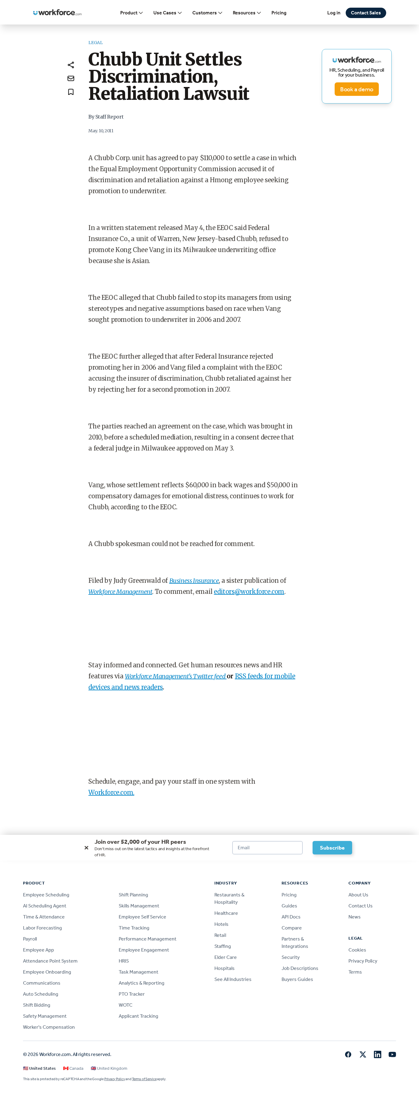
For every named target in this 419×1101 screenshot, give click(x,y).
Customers (204, 13)
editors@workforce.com (249, 591)
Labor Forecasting (42, 928)
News (354, 917)
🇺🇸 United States (39, 1068)
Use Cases (164, 13)
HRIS (124, 961)
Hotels (221, 924)
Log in (333, 13)
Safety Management (45, 1016)
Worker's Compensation (49, 1027)
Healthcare (226, 913)
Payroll (30, 939)
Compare (292, 928)
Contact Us (360, 906)
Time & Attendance (44, 917)
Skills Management (139, 906)
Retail (220, 935)
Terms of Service (144, 1079)
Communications (41, 983)
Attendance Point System (50, 961)
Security (291, 957)
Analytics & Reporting (141, 983)
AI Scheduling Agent (44, 906)
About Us (358, 895)
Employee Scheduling (46, 895)
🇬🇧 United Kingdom (109, 1068)
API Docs (291, 917)
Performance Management (147, 939)
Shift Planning (133, 895)
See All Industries (233, 979)
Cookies (357, 950)
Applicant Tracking (138, 1016)
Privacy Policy (362, 961)
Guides (289, 906)
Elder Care (225, 957)
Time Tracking (134, 928)
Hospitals (224, 968)
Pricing (278, 13)
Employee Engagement (144, 950)
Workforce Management (120, 591)
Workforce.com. (111, 792)
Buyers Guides (297, 979)
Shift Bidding (36, 1005)
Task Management (138, 972)
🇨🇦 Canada (73, 1068)
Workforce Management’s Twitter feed (176, 676)
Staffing (222, 946)
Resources (244, 13)
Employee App (38, 950)
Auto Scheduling (40, 994)
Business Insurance (194, 580)
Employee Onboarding (47, 972)
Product (128, 13)
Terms (355, 972)
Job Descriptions (300, 968)
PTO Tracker (132, 994)
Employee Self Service (142, 917)
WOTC (126, 1005)
